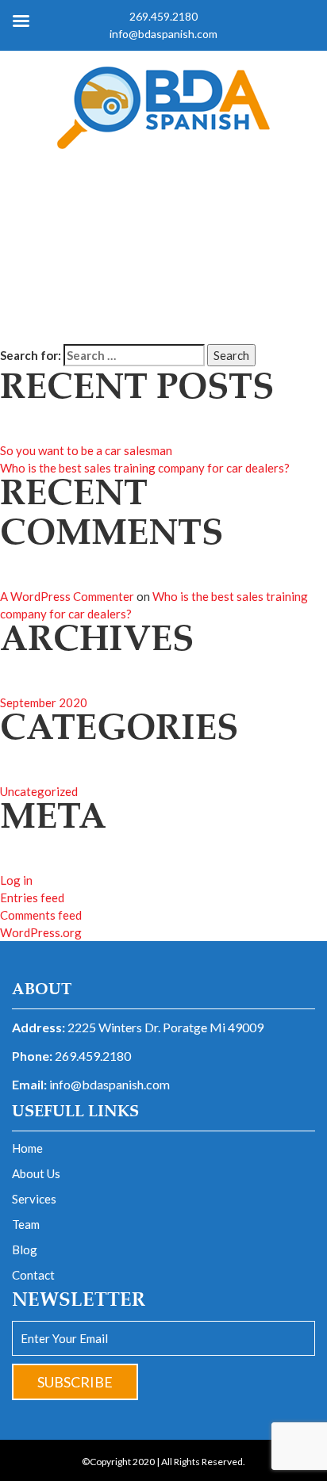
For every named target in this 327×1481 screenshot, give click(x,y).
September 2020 (43, 702)
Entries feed (32, 897)
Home (27, 1148)
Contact (33, 1275)
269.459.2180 (93, 1055)
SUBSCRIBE (75, 1382)
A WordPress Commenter (67, 596)
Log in (16, 880)
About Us (36, 1173)
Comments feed (41, 915)
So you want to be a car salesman (86, 450)
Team (26, 1224)
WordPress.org (41, 932)
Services (34, 1199)
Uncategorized (39, 791)
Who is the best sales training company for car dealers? (145, 468)
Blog (24, 1249)
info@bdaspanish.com (109, 1084)
